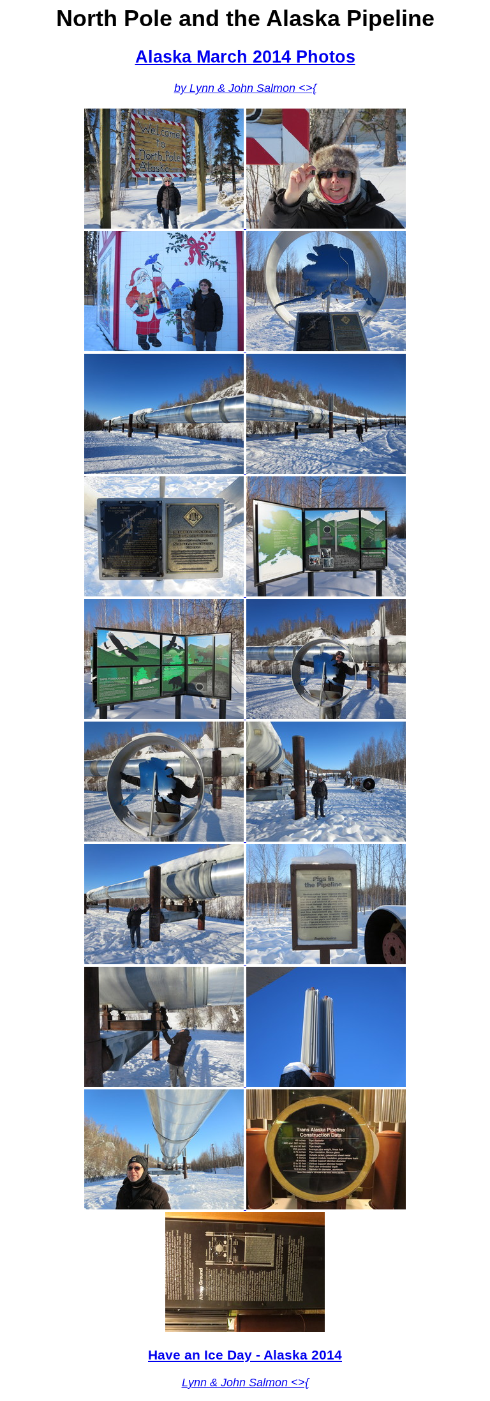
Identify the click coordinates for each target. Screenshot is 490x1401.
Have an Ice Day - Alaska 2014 (245, 1354)
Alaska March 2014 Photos (245, 56)
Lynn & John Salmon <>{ (245, 1382)
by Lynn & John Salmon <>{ (245, 88)
